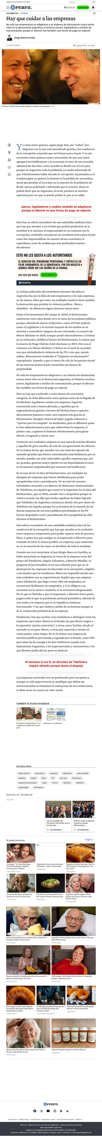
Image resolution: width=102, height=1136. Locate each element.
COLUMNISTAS (12, 13)
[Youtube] (48, 1111)
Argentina (22, 778)
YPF (52, 778)
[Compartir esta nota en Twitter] (9, 152)
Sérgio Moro (67, 773)
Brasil (44, 778)
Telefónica (67, 783)
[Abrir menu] (8, 7)
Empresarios (76, 778)
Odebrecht (80, 783)
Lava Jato (63, 778)
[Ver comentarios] (94, 14)
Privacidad (45, 1119)
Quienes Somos (23, 1119)
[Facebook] (34, 1111)
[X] (41, 1111)
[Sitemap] (67, 1111)
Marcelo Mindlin (82, 773)
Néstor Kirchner (24, 773)
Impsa (44, 783)
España (33, 778)
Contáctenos (35, 1119)
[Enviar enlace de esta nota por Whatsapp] (9, 160)
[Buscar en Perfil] (94, 2)
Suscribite (83, 8)
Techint (54, 783)
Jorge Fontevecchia (24, 37)
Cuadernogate (23, 787)
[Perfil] (51, 1105)
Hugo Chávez (39, 773)
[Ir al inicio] (21, 7)
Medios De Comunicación (28, 783)
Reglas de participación (65, 1119)
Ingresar (71, 7)
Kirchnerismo (38, 787)
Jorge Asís (53, 773)
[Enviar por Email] (9, 167)
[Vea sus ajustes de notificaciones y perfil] (93, 7)
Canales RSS (12, 1119)
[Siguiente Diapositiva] (93, 817)
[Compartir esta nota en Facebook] (9, 145)
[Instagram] (55, 1111)
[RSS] (61, 1111)
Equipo (53, 1119)
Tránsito (78, 1119)
